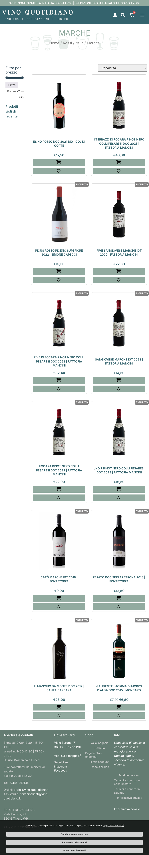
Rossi (67, 43)
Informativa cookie (127, 809)
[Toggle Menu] (142, 15)
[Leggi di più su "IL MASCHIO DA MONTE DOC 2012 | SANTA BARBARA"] (59, 707)
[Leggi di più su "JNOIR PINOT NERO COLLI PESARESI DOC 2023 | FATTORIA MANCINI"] (119, 489)
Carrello (99, 748)
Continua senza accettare (74, 834)
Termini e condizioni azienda (127, 790)
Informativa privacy (129, 797)
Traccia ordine (99, 767)
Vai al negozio (99, 743)
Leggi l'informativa (112, 825)
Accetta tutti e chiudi (74, 850)
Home (54, 43)
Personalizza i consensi (74, 842)
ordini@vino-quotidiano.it (31, 789)
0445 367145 (19, 783)
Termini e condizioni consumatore (127, 782)
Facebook (60, 770)
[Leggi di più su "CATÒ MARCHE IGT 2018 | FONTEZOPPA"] (59, 598)
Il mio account (99, 762)
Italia (79, 43)
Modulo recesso (129, 775)
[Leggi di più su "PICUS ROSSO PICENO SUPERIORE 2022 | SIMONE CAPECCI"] (59, 271)
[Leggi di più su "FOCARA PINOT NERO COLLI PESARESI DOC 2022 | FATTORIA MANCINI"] (59, 489)
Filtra (11, 85)
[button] (122, 15)
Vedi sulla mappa (66, 756)
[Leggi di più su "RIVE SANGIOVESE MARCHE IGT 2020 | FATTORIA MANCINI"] (119, 271)
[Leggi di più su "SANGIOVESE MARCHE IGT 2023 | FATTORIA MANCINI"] (119, 380)
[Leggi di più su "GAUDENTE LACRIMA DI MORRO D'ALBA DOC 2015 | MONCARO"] (119, 707)
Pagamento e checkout (93, 754)
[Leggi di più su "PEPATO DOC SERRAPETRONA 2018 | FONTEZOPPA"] (119, 598)
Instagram (60, 766)
